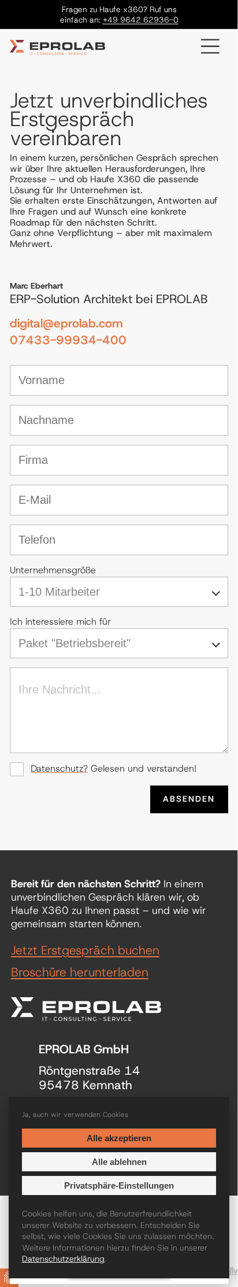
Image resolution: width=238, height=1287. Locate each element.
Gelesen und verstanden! (113, 769)
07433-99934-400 (68, 340)
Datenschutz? (59, 768)
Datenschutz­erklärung (63, 1258)
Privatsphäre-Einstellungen (119, 1185)
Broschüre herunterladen (79, 973)
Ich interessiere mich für (60, 622)
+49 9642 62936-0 (140, 19)
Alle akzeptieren (119, 1138)
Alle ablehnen (119, 1162)
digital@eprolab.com (66, 324)
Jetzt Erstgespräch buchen (85, 951)
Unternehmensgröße (53, 570)
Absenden (189, 799)
